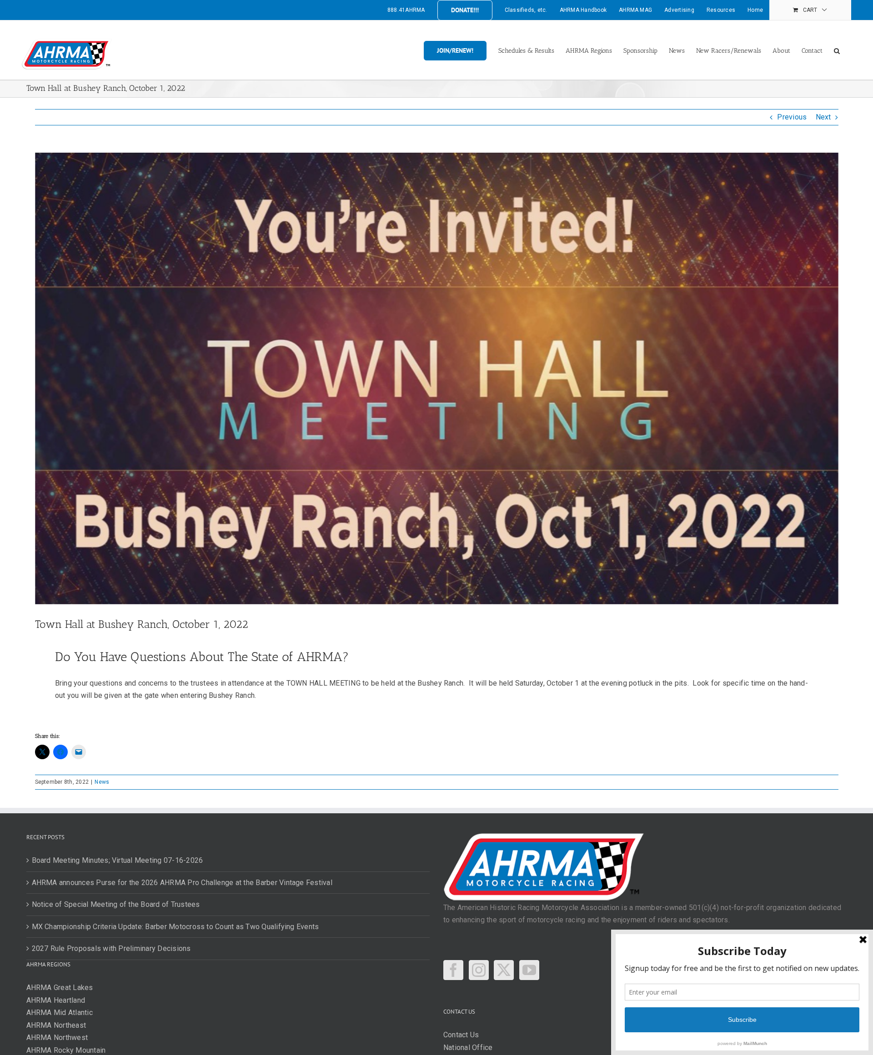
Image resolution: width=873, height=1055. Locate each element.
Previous (792, 117)
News (102, 782)
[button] (837, 50)
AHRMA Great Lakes (59, 987)
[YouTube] (529, 970)
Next (823, 117)
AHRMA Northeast (56, 1025)
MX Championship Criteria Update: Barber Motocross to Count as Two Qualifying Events (175, 926)
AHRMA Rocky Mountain (66, 1050)
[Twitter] (504, 970)
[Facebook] (453, 970)
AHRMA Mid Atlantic (59, 1012)
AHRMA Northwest (57, 1037)
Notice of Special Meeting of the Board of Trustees (116, 904)
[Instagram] (479, 970)
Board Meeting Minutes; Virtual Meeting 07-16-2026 (117, 860)
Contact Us (461, 1034)
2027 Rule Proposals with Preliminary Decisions (111, 948)
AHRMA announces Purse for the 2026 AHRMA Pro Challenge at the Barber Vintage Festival (182, 882)
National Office (468, 1047)
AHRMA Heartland (55, 1000)
